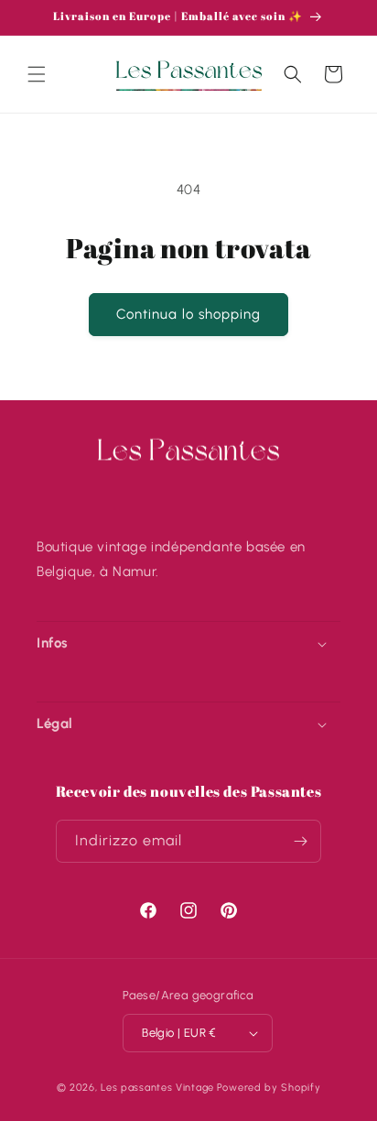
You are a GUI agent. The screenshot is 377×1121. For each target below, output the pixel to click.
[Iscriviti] (300, 841)
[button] (36, 74)
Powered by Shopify (269, 1088)
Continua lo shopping (188, 314)
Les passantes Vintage (157, 1088)
